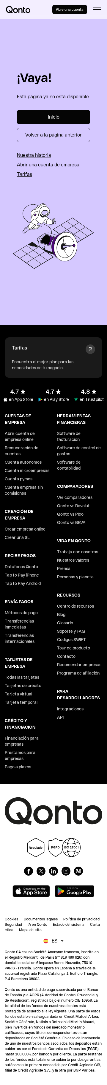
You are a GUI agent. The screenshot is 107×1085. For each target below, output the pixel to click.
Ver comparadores (74, 497)
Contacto (66, 656)
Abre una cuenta (70, 9)
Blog (61, 614)
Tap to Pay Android (23, 583)
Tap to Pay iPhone (22, 575)
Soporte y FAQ (71, 631)
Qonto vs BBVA (71, 522)
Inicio (53, 117)
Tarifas (24, 174)
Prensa (63, 568)
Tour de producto (73, 648)
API (60, 717)
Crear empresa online (25, 529)
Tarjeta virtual (18, 694)
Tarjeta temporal (21, 702)
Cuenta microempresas (27, 470)
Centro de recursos (75, 606)
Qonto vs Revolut (73, 505)
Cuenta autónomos (23, 462)
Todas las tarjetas (22, 677)
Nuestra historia (34, 155)
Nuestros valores (73, 560)
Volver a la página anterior (53, 135)
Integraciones (70, 709)
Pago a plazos (18, 766)
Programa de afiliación (78, 673)
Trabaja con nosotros (77, 551)
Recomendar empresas (79, 664)
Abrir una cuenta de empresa (48, 165)
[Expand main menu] (97, 9)
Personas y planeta (75, 576)
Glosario (65, 622)
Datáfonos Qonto (21, 566)
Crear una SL (17, 537)
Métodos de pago (21, 612)
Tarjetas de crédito (23, 685)
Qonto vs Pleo (70, 514)
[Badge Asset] (28, 871)
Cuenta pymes (18, 478)
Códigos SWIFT (71, 639)
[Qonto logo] (18, 9)
